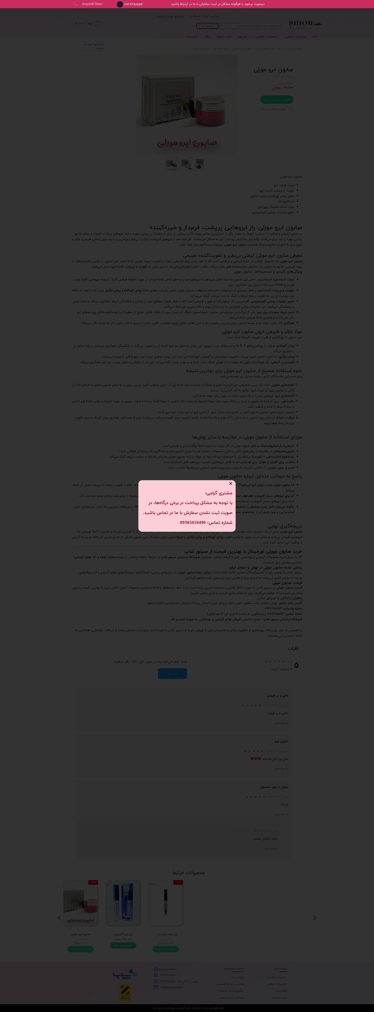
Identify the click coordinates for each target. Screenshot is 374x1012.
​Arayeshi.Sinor (92, 4)
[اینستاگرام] (77, 4)
